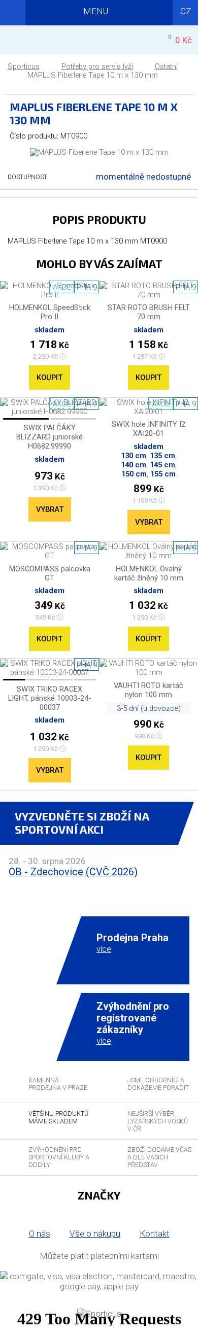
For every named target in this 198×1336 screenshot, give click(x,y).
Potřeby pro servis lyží (97, 66)
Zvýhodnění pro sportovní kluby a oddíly (58, 1157)
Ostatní (166, 66)
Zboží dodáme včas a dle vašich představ (159, 1157)
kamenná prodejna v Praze (57, 1083)
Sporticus (24, 66)
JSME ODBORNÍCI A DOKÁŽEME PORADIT (158, 1083)
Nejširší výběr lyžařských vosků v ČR (157, 1121)
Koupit (49, 377)
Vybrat (49, 509)
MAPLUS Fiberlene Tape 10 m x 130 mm (92, 75)
